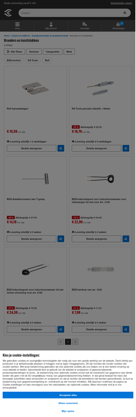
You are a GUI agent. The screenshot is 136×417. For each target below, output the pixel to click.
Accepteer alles (68, 395)
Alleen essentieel (68, 403)
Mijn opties (68, 411)
